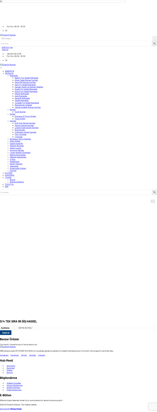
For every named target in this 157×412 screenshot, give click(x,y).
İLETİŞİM (8, 173)
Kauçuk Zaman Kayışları (24, 125)
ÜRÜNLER (9, 73)
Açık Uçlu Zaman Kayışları (25, 123)
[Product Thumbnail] (153, 201)
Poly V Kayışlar (20, 134)
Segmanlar (14, 166)
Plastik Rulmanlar (22, 93)
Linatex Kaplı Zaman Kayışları (27, 127)
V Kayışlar (19, 136)
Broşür (12, 179)
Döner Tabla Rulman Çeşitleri (26, 80)
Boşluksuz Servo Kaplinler (20, 139)
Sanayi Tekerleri (16, 164)
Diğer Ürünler (15, 141)
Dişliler (12, 114)
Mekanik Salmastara (18, 157)
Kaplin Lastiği (15, 148)
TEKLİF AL (9, 184)
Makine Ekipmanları (18, 155)
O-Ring (12, 159)
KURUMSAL (10, 175)
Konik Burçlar (20, 112)
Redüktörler (14, 161)
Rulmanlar (14, 75)
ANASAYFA (9, 71)
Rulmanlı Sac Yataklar (23, 105)
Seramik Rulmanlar (22, 98)
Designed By (11, 409)
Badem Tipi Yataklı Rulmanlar (26, 78)
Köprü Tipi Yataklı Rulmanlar (26, 91)
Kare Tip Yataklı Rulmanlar (25, 84)
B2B (6, 186)
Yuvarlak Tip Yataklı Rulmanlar (27, 103)
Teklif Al (5, 332)
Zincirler (13, 170)
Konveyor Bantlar (17, 150)
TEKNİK (8, 177)
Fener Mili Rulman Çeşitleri (25, 82)
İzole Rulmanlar (21, 96)
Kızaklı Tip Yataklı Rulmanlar (26, 89)
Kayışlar (13, 121)
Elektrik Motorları (17, 145)
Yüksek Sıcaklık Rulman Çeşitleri (28, 107)
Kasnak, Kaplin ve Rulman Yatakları (29, 87)
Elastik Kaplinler (16, 143)
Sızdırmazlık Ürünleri (18, 168)
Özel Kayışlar (20, 130)
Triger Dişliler (20, 118)
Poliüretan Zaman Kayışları (25, 132)
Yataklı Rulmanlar (22, 100)
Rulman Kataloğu (17, 182)
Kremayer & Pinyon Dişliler (25, 116)
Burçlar (13, 109)
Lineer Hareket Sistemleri (20, 152)
